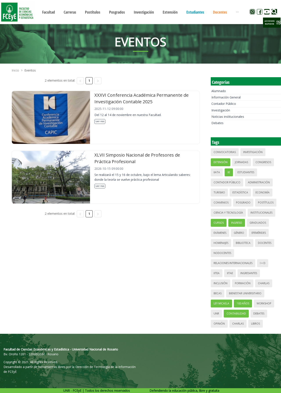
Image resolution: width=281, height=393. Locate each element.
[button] (272, 23)
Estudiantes (246, 172)
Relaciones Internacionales (233, 263)
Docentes (264, 243)
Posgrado (243, 202)
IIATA (217, 172)
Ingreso (236, 223)
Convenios (221, 202)
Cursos (219, 223)
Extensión (220, 162)
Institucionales (261, 212)
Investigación (220, 110)
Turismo (219, 192)
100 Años (243, 303)
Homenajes (221, 243)
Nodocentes (222, 253)
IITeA (217, 273)
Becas (218, 293)
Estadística (240, 192)
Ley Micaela (221, 303)
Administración (259, 182)
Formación (242, 283)
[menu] (140, 12)
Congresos (263, 162)
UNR (216, 313)
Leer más (99, 121)
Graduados (258, 223)
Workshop (264, 303)
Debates (217, 123)
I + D (262, 263)
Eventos (30, 70)
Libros (255, 323)
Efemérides (259, 233)
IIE (228, 172)
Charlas (263, 283)
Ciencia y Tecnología (228, 212)
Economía (263, 192)
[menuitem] (48, 12)
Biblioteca (243, 243)
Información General (226, 97)
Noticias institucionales (227, 116)
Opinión (219, 323)
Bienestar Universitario (245, 293)
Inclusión (220, 283)
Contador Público (223, 104)
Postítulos (266, 202)
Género (239, 233)
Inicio (15, 70)
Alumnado (218, 91)
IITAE (230, 273)
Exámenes (220, 233)
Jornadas (241, 162)
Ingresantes (248, 273)
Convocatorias (225, 152)
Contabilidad (236, 313)
